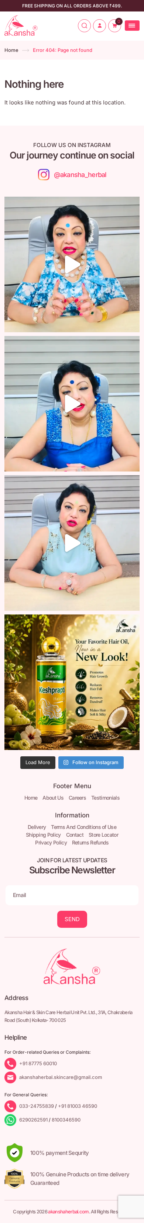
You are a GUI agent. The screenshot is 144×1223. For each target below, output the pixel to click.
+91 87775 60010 (38, 1063)
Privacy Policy (50, 842)
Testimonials (105, 797)
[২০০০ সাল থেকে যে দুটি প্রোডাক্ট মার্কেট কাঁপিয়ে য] (72, 264)
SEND (72, 919)
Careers (77, 797)
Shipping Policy (43, 835)
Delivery (37, 827)
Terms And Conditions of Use (83, 827)
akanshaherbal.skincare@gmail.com (60, 1077)
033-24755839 (36, 1106)
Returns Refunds (90, 842)
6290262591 (33, 1119)
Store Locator (103, 835)
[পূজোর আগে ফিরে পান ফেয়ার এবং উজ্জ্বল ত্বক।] (72, 403)
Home (11, 50)
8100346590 (66, 1119)
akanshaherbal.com (68, 1211)
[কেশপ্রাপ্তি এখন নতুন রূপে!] (72, 682)
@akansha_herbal (80, 175)
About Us (53, 797)
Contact (74, 835)
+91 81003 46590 (77, 1106)
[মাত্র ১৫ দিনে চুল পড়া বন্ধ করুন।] (72, 543)
